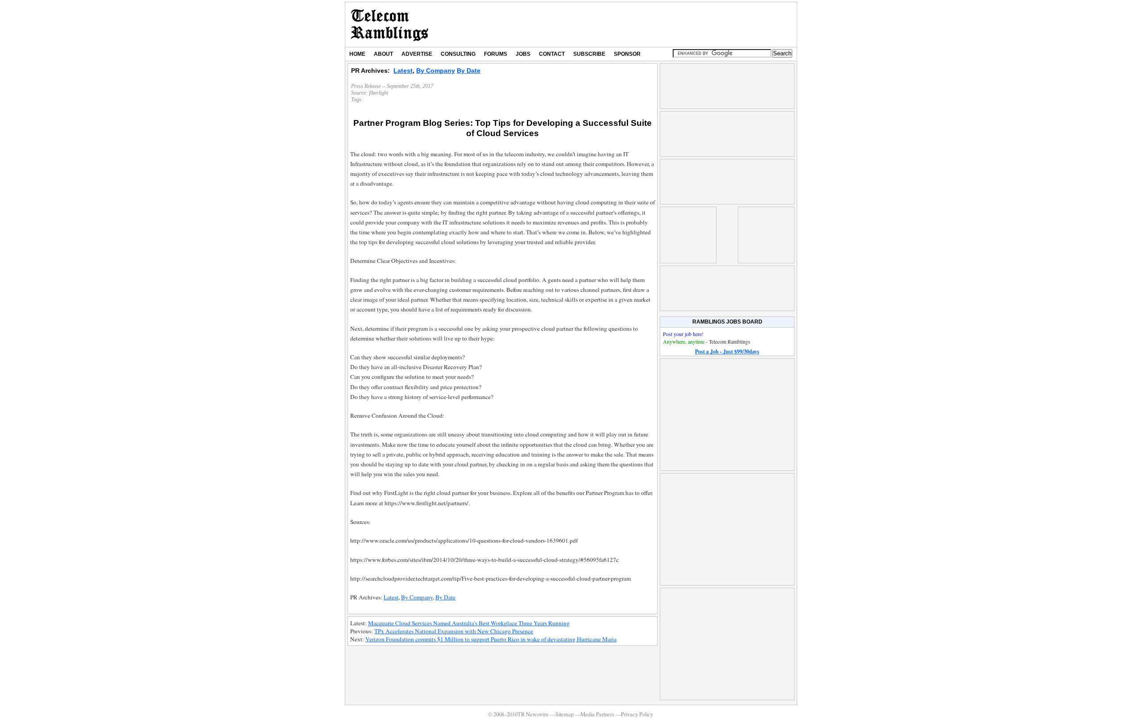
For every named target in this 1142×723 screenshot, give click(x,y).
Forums (495, 54)
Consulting (458, 54)
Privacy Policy (637, 714)
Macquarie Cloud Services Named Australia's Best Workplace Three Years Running (469, 623)
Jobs (523, 54)
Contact (552, 54)
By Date (468, 70)
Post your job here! (683, 333)
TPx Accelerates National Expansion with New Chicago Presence (453, 631)
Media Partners (597, 714)
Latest (403, 70)
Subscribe (589, 54)
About (383, 54)
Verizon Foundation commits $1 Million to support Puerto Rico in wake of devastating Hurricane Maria (491, 639)
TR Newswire (390, 24)
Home (357, 54)
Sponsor (627, 54)
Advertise (416, 54)
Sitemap (564, 714)
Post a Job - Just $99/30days (727, 351)
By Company (435, 70)
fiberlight (378, 93)
